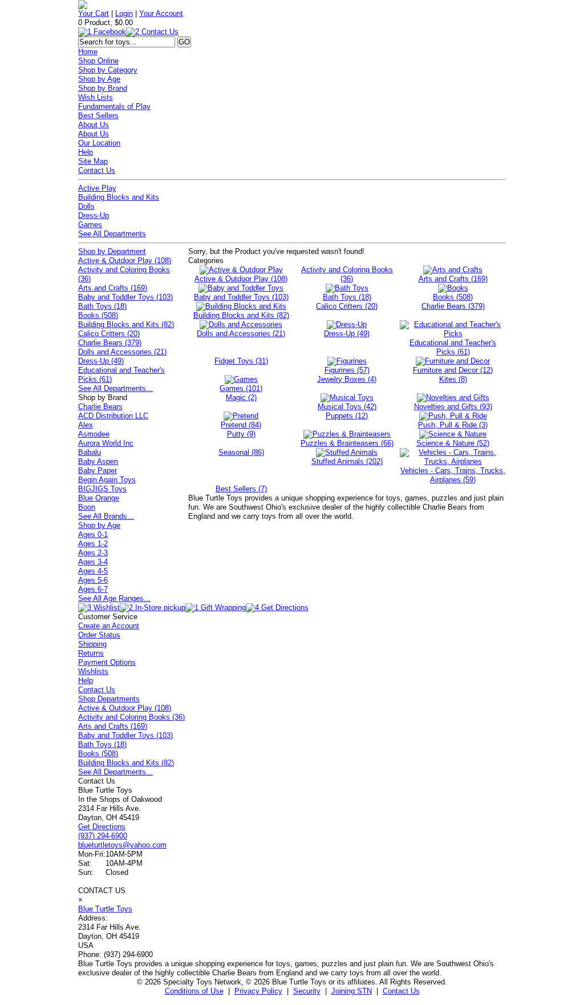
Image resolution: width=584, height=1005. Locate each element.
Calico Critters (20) (109, 333)
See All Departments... (115, 388)
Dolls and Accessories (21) (122, 352)
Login (124, 13)
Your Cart (93, 13)
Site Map (93, 161)
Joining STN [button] (351, 991)
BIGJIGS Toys (102, 489)
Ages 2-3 (93, 552)
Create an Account (108, 625)
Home (88, 51)
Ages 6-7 (93, 589)
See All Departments (112, 233)
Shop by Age (99, 79)
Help (85, 152)
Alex (85, 425)
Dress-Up (93, 215)
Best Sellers (98, 115)
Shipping (92, 644)
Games (90, 224)
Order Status (99, 635)
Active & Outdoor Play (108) (124, 260)
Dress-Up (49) (101, 361)
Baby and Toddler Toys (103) (125, 297)
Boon (86, 507)
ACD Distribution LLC (113, 415)
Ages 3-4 (93, 562)
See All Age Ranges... (114, 598)
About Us (93, 124)
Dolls (86, 206)
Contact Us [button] (401, 991)
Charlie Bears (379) (109, 342)
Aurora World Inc (105, 443)
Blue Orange (98, 498)
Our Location (99, 143)
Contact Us (96, 170)
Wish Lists (95, 97)
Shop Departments (109, 699)
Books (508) (98, 315)
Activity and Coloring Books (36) (131, 717)
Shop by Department (112, 251)
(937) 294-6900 (102, 836)
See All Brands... (106, 516)
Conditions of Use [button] (194, 991)
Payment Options (107, 662)
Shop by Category (107, 70)
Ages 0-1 (93, 534)
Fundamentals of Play (114, 106)
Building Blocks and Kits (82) (126, 324)
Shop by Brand (102, 88)
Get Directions (101, 826)
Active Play (97, 188)
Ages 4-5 (93, 571)
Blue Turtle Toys (105, 909)
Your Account (161, 13)
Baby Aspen (98, 461)
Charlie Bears (100, 406)
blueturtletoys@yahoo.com (122, 845)
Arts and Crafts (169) (112, 288)
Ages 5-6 (93, 580)
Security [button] (307, 991)
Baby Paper (97, 470)
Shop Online (98, 60)
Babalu (89, 452)
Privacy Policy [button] (258, 991)
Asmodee (94, 434)
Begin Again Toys (107, 479)
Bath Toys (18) (102, 306)
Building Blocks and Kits (118, 197)
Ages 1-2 (93, 543)
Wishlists (93, 671)
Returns (91, 653)
